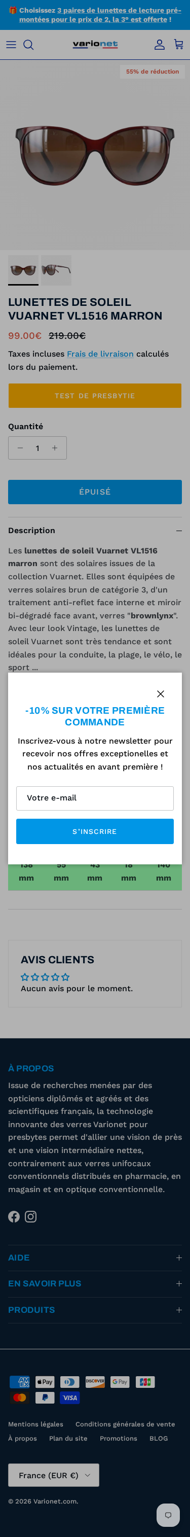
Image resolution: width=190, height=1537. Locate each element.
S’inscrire (94, 831)
